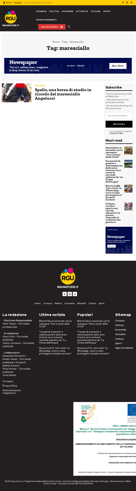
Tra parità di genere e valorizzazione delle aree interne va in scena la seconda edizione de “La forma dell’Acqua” (114, 171)
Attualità (40, 85)
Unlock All (119, 124)
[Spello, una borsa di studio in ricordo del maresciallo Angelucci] (16, 92)
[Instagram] (127, 3)
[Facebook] (123, 3)
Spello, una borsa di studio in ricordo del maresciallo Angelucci (63, 94)
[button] (68, 26)
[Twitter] (131, 3)
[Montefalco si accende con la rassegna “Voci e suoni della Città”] (128, 151)
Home (56, 41)
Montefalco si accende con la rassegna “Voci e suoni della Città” (114, 152)
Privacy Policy (116, 133)
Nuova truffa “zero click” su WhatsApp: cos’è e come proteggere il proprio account (114, 192)
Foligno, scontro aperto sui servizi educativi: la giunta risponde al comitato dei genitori (113, 212)
